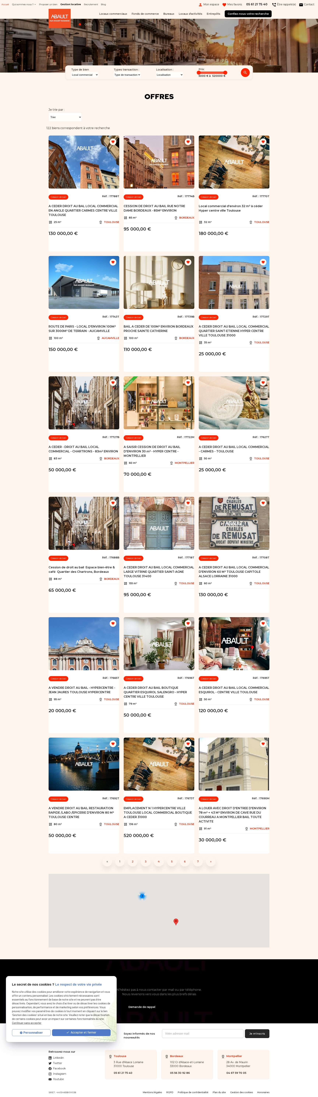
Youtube (58, 1079)
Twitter (57, 1063)
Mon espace (208, 4)
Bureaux (168, 13)
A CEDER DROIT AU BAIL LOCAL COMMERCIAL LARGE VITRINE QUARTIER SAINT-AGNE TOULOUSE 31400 (159, 572)
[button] (176, 922)
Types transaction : (126, 69)
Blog (103, 4)
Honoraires (263, 1092)
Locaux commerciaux (113, 13)
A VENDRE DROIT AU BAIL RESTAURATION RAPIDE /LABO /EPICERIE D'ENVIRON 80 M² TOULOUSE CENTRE (81, 812)
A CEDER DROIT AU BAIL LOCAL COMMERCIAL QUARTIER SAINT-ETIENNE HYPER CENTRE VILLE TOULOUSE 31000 (234, 331)
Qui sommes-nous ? (22, 4)
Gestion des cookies (241, 1092)
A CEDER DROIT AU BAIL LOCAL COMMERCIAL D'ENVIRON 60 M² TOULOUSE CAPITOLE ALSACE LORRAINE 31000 (234, 572)
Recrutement (91, 4)
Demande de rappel (141, 1007)
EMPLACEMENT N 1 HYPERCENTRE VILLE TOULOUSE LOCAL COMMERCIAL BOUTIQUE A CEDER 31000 (158, 812)
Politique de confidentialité (193, 1092)
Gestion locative (70, 4)
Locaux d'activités (190, 13)
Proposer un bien (48, 4)
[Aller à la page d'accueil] (60, 19)
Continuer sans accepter (26, 1023)
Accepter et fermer (83, 1032)
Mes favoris (232, 4)
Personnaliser (33, 1032)
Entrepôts (213, 13)
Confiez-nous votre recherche (248, 13)
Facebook (59, 1068)
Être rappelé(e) (284, 4)
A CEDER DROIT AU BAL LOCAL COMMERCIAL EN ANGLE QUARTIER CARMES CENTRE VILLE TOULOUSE (83, 210)
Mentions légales (152, 1092)
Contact (306, 4)
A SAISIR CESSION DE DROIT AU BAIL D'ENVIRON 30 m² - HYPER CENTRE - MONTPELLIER (152, 451)
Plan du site (219, 1092)
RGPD (169, 1092)
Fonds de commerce (145, 13)
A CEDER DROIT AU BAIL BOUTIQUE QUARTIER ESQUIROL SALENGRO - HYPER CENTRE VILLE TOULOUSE (155, 692)
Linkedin (58, 1057)
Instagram (59, 1073)
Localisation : (164, 69)
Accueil (5, 4)
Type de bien (80, 69)
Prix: (201, 69)
